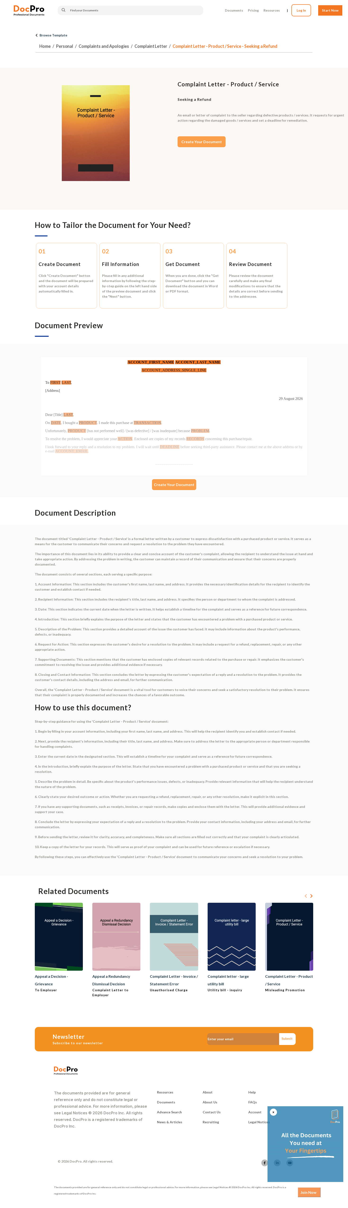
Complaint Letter (150, 46)
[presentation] (306, 896)
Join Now (308, 1192)
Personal (64, 46)
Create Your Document (201, 141)
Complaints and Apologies (104, 46)
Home (45, 46)
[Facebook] (264, 1162)
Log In (301, 10)
